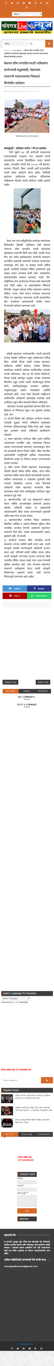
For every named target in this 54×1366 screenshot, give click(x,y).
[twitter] (12, 3)
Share (41, 588)
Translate (23, 1002)
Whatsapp (41, 596)
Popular (27, 1134)
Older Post (43, 682)
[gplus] (18, 3)
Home (6, 50)
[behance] (47, 3)
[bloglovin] (29, 3)
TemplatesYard (25, 1343)
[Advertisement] (27, 645)
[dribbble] (35, 3)
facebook (43, 691)
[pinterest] (23, 3)
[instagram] (26, 7)
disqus (27, 691)
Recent (9, 1134)
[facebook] (6, 3)
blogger (10, 691)
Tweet (17, 588)
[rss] (41, 3)
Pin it (17, 596)
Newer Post (10, 682)
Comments (44, 1134)
